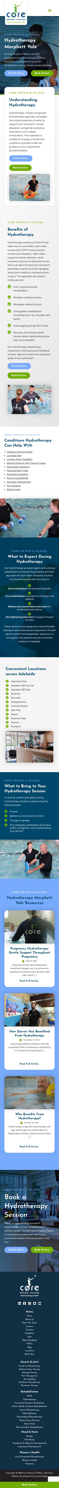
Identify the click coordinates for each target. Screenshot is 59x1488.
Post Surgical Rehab (17, 477)
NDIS (29, 1396)
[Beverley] (7, 693)
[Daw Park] (7, 710)
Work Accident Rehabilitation (29, 1427)
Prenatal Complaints (17, 474)
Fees (30, 1337)
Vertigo (29, 1436)
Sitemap (48, 1473)
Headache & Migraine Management (30, 1443)
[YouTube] (39, 1303)
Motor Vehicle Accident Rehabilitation (29, 1406)
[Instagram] (29, 1303)
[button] (49, 10)
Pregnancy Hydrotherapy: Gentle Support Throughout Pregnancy (29, 952)
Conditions (29, 1333)
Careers (29, 1326)
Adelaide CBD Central (22, 685)
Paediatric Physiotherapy (29, 1382)
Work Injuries (13, 489)
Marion (14, 714)
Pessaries (29, 1464)
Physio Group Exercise (29, 1420)
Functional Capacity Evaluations (30, 1403)
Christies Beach (19, 705)
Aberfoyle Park (18, 681)
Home (29, 1316)
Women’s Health (29, 1460)
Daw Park (16, 709)
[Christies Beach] (7, 705)
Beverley (15, 693)
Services (29, 1330)
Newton (15, 722)
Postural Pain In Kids (17, 470)
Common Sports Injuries (19, 451)
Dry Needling (29, 1379)
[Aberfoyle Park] (7, 681)
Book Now (29, 1354)
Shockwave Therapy (29, 1385)
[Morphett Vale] (7, 718)
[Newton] (7, 722)
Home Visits (29, 1424)
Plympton (16, 726)
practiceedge (41, 1476)
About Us (29, 1319)
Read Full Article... (29, 981)
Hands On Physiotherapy (29, 1366)
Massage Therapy (29, 1373)
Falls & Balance (29, 1413)
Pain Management (29, 1376)
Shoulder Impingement (19, 481)
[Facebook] (24, 1303)
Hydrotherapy (29, 1399)
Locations (29, 1351)
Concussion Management (29, 1447)
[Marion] (7, 714)
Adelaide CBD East (21, 689)
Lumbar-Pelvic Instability (20, 459)
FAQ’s (29, 1344)
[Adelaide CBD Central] (7, 685)
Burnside (16, 697)
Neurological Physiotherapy (29, 1417)
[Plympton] (7, 726)
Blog (30, 1347)
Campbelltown (18, 701)
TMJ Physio (29, 1440)
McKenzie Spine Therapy (29, 1369)
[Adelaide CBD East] (7, 689)
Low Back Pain (14, 455)
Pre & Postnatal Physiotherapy (29, 1457)
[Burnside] (7, 697)
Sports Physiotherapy (29, 1410)
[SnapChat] (34, 1303)
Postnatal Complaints (18, 466)
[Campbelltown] (7, 701)
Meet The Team (29, 1323)
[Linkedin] (19, 1303)
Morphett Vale (18, 718)
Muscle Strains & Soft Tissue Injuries (26, 463)
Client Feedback (29, 1340)
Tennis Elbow (14, 485)
